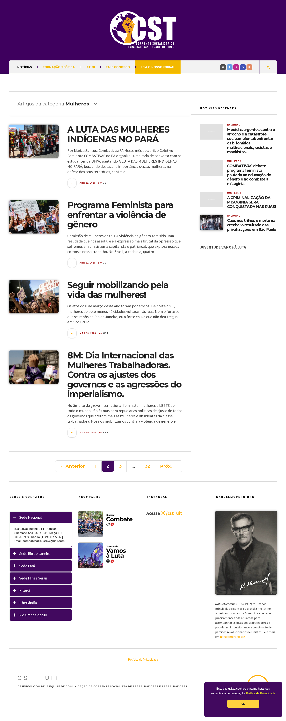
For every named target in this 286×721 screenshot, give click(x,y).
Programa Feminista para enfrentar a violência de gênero (120, 215)
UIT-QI (90, 67)
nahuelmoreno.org (232, 637)
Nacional (233, 125)
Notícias (24, 67)
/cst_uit (173, 513)
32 (147, 466)
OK (243, 703)
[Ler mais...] (72, 183)
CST (105, 183)
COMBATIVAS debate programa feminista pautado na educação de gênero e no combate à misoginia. (249, 175)
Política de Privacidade (260, 693)
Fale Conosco (118, 67)
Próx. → (168, 466)
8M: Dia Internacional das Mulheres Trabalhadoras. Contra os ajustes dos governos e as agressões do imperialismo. (124, 374)
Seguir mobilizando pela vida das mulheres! (117, 290)
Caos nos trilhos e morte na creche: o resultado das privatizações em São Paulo (251, 225)
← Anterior (72, 466)
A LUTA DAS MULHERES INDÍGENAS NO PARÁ (118, 134)
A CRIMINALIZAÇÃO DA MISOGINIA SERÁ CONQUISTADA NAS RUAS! (251, 202)
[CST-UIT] (143, 30)
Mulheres (234, 161)
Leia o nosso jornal (158, 67)
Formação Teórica (59, 67)
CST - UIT (39, 678)
